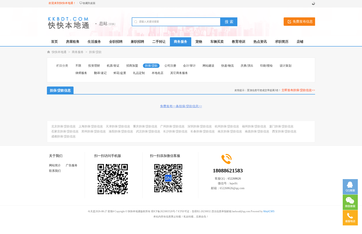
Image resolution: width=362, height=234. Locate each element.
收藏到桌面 (89, 3)
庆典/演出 (247, 65)
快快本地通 (59, 52)
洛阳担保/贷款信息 (121, 131)
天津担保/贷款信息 (118, 126)
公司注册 (170, 65)
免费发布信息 (303, 21)
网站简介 (55, 165)
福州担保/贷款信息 (254, 126)
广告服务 (72, 165)
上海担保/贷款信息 (91, 126)
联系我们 (55, 170)
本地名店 (157, 73)
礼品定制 (139, 73)
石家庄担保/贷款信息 (65, 131)
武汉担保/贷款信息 (148, 131)
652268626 (234, 178)
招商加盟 (132, 65)
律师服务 (81, 73)
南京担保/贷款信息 (230, 131)
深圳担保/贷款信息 (199, 126)
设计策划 (285, 65)
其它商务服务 (179, 73)
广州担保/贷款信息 (172, 126)
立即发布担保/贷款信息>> (298, 90)
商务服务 (78, 52)
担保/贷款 (95, 52)
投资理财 (94, 65)
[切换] (112, 24)
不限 (78, 65)
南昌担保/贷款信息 (257, 131)
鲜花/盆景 (120, 73)
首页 (54, 41)
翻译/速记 (100, 73)
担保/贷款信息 (60, 90)
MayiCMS (268, 211)
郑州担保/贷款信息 (93, 131)
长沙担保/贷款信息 (175, 131)
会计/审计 (189, 65)
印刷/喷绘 (266, 65)
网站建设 (208, 65)
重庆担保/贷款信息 (145, 126)
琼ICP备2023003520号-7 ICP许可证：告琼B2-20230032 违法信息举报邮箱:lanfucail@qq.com (200, 211)
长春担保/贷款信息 (202, 131)
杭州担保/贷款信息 (227, 126)
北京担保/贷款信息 (63, 126)
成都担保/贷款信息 (63, 136)
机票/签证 (113, 65)
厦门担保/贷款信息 (281, 126)
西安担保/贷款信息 (284, 131)
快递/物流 (227, 65)
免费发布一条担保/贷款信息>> (181, 106)
